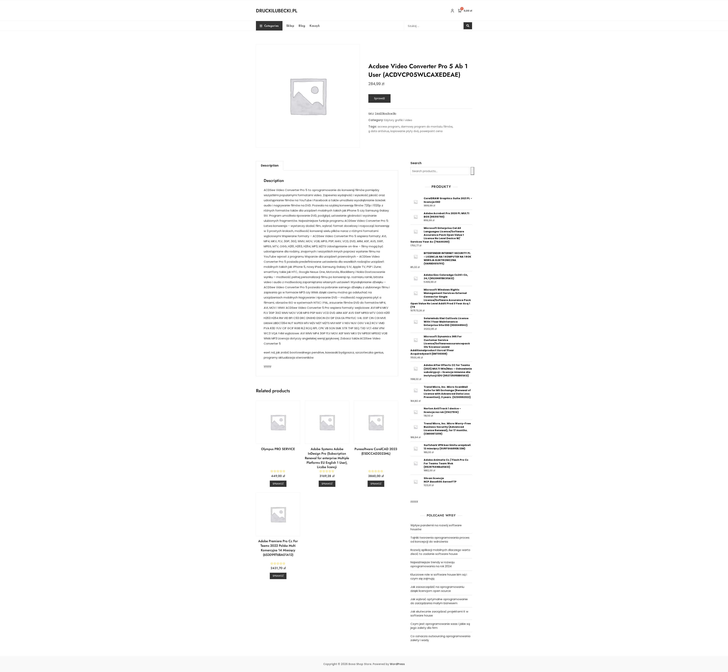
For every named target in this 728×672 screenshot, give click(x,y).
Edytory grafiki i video (398, 120)
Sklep (290, 25)
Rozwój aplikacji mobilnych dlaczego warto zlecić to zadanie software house (440, 552)
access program (388, 126)
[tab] (269, 165)
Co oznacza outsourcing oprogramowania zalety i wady (440, 638)
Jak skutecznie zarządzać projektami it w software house (439, 613)
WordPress (397, 664)
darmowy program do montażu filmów (426, 126)
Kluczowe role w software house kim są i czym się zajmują (438, 576)
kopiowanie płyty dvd (404, 131)
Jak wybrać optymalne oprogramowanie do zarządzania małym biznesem (439, 601)
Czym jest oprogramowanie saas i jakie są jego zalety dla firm (440, 626)
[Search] (472, 171)
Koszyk (315, 25)
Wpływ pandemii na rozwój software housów (436, 527)
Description (269, 166)
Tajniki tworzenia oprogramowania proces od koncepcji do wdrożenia (439, 540)
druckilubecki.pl (276, 10)
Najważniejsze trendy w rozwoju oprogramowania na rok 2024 (432, 564)
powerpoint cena (431, 131)
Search (415, 163)
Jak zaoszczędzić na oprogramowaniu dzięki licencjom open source (437, 589)
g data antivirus (378, 131)
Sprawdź (379, 98)
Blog (302, 25)
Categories (271, 26)
